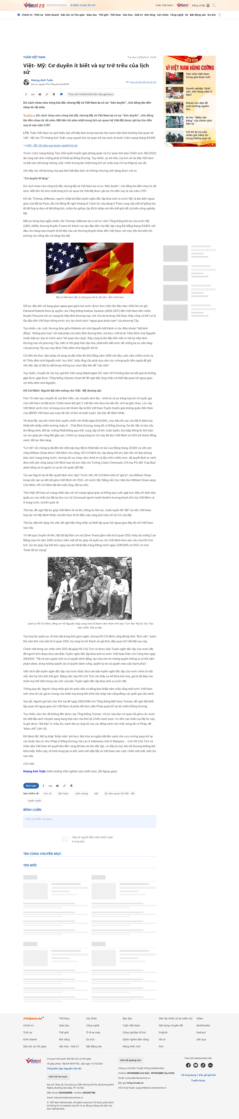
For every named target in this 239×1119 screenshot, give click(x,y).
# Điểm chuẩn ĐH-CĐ (83, 5)
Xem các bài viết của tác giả (143, 82)
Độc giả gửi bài (207, 1075)
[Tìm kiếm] (214, 5)
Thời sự (38, 15)
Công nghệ (176, 15)
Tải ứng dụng (188, 1075)
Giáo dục (91, 15)
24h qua (201, 1039)
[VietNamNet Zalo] (210, 1066)
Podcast (201, 1032)
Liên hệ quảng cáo (130, 1060)
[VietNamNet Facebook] (188, 1066)
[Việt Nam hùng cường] (190, 70)
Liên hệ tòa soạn (58, 1076)
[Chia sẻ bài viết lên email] (40, 94)
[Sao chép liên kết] (47, 94)
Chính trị (27, 15)
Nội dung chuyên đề (171, 1025)
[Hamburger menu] (219, 15)
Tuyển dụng (198, 1080)
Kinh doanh (52, 15)
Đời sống (150, 15)
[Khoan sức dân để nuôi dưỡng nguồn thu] (174, 107)
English (163, 1032)
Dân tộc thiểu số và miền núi (175, 1018)
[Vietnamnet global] (182, 6)
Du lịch (212, 15)
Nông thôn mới (131, 1046)
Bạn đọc (127, 1018)
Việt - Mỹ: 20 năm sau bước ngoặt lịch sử (52, 145)
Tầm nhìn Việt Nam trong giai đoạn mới (198, 75)
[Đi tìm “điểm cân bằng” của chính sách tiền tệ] (174, 122)
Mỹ (96, 793)
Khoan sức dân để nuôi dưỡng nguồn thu (197, 106)
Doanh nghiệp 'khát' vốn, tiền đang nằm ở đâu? (199, 91)
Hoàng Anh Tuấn (42, 80)
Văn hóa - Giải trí (133, 15)
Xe (186, 15)
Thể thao (115, 15)
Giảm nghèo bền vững (136, 1039)
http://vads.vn (135, 1082)
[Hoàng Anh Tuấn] (26, 82)
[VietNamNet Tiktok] (203, 1066)
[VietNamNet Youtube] (195, 1066)
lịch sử (47, 793)
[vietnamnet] (33, 6)
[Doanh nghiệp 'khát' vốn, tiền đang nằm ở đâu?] (174, 93)
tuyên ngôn (34, 800)
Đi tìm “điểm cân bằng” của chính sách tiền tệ (199, 120)
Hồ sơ (162, 1039)
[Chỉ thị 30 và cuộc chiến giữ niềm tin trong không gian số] (174, 136)
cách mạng (81, 793)
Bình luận (31, 785)
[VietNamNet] (18, 14)
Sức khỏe (162, 15)
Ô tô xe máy (93, 1032)
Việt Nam (63, 793)
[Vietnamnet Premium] (33, 1019)
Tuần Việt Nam (164, 5)
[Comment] (61, 94)
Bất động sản (198, 15)
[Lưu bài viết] (54, 94)
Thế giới (103, 15)
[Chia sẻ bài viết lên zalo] (33, 94)
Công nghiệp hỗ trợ (134, 1032)
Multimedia (203, 1025)
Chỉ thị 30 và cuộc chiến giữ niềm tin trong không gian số (198, 135)
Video (199, 1018)
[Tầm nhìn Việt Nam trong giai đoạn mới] (174, 78)
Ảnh (161, 1046)
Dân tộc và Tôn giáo (73, 15)
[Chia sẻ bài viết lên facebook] (26, 94)
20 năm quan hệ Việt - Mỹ (119, 793)
